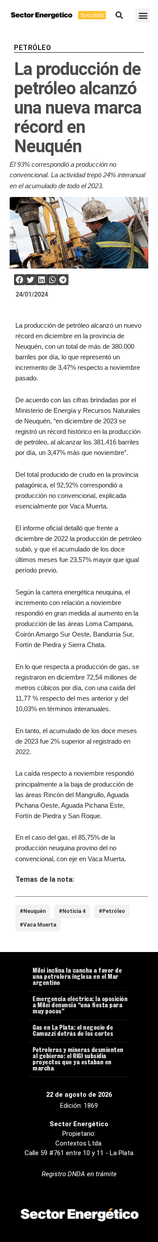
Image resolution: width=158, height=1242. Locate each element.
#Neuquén (33, 911)
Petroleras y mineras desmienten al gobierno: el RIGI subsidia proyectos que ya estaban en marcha (77, 1060)
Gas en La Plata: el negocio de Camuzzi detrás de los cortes (72, 1031)
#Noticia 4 (72, 911)
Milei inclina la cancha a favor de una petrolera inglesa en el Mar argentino (77, 977)
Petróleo (32, 47)
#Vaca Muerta (38, 925)
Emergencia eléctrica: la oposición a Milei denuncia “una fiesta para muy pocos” (79, 1006)
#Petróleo (112, 911)
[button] (119, 15)
